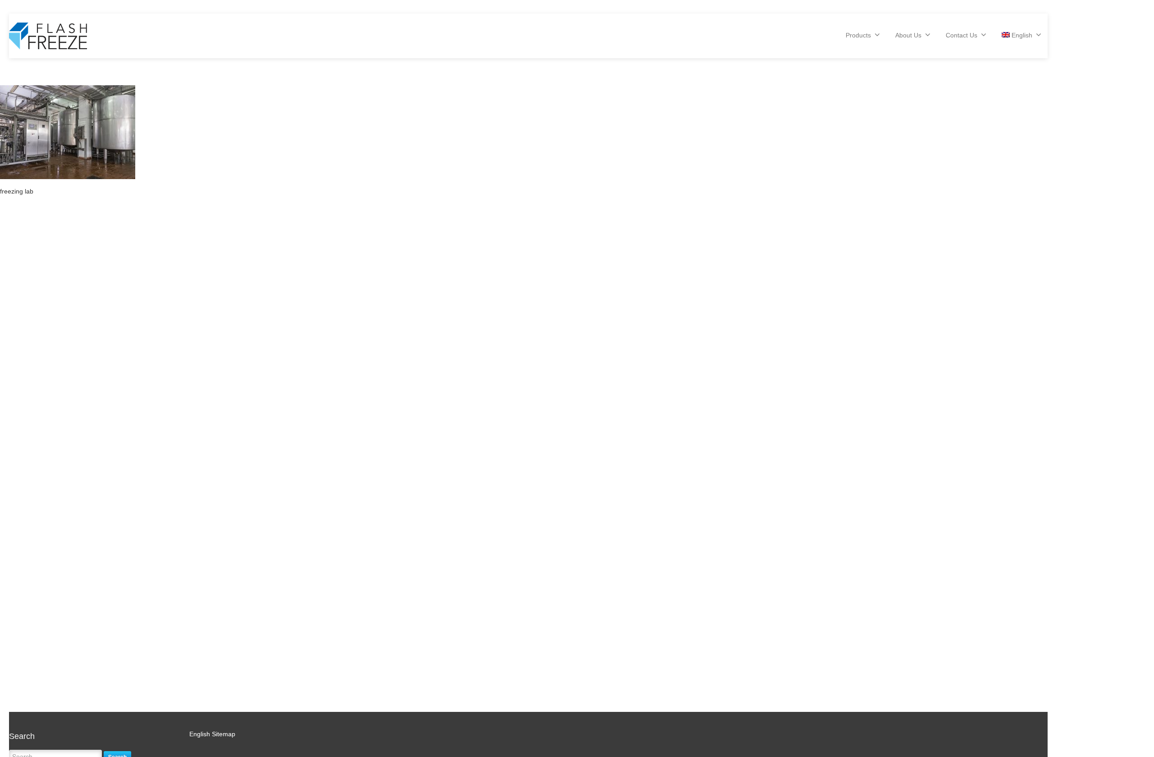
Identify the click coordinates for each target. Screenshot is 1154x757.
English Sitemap (212, 734)
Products (858, 35)
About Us (908, 35)
